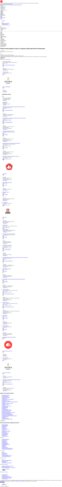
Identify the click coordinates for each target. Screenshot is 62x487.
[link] (1, 13)
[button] (2, 17)
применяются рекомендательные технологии (18, 480)
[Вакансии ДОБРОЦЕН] (32, 166)
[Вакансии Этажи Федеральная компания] (32, 345)
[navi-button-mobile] (1, 19)
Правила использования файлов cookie (16, 4)
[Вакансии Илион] (32, 211)
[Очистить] (1, 30)
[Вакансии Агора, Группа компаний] (32, 80)
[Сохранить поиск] (1, 32)
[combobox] (4, 27)
